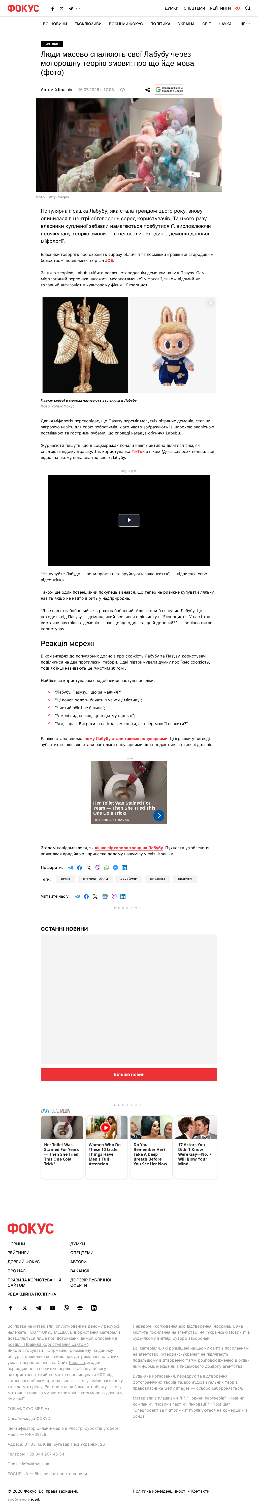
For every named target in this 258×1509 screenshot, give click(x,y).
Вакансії (79, 1270)
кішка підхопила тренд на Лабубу (129, 847)
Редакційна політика (32, 1294)
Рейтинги (220, 8)
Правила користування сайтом (34, 1282)
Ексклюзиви (88, 23)
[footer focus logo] (31, 1228)
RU (237, 8)
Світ (206, 23)
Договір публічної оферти (90, 1282)
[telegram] (38, 1308)
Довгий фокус (24, 1261)
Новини (16, 1243)
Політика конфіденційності (159, 1491)
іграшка (158, 879)
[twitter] (24, 1308)
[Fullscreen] (211, 302)
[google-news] (80, 1308)
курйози (129, 879)
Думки (172, 8)
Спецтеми (194, 8)
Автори (78, 1261)
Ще (242, 23)
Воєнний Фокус (126, 23)
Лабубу (186, 879)
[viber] (66, 1308)
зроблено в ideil (24, 1499)
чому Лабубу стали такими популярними (126, 738)
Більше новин (129, 1074)
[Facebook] (52, 8)
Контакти (200, 1491)
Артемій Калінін (56, 89)
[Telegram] (70, 8)
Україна (186, 23)
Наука (225, 23)
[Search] (248, 8)
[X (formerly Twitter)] (61, 8)
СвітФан (52, 44)
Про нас (17, 1270)
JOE (109, 260)
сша (66, 879)
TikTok (138, 451)
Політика (160, 23)
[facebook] (10, 1308)
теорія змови (96, 879)
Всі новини (55, 23)
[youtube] (52, 1308)
